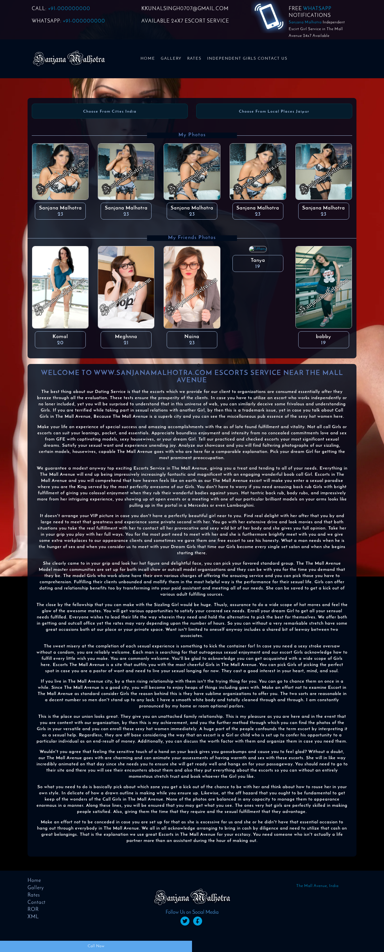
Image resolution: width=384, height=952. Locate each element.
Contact (37, 902)
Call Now (96, 946)
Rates (194, 59)
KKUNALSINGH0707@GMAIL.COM (185, 9)
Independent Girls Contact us (247, 59)
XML (33, 917)
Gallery (171, 59)
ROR (33, 909)
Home (148, 59)
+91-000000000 (69, 9)
